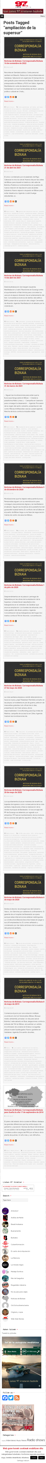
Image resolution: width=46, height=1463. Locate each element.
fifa (37, 434)
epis (36, 741)
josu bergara (9, 228)
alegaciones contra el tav (12, 1051)
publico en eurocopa (15, 451)
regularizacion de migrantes (26, 864)
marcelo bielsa (9, 964)
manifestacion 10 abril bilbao (13, 444)
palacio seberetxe (10, 648)
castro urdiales (34, 949)
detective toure (9, 223)
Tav (13, 654)
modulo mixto (23, 546)
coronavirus (8, 848)
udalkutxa (17, 865)
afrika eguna (39, 833)
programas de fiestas (32, 862)
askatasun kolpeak (10, 1053)
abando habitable (28, 323)
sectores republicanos (26, 553)
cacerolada (16, 949)
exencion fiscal (20, 434)
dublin (23, 431)
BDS (21, 637)
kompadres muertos (31, 1067)
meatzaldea (25, 342)
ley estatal (38, 440)
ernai (17, 540)
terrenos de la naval (23, 352)
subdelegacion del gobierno (35, 1076)
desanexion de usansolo (12, 431)
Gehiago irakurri (23, 1461)
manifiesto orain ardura (24, 747)
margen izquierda (14, 342)
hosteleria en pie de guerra (19, 745)
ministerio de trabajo (11, 546)
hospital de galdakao (19, 124)
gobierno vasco (27, 642)
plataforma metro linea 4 (12, 450)
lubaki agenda (30, 442)
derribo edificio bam (29, 329)
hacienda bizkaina (37, 438)
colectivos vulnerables (26, 737)
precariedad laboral (10, 350)
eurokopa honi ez (10, 432)
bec (30, 947)
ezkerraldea (37, 335)
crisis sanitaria (33, 429)
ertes (41, 741)
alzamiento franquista (28, 1152)
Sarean (12, 132)
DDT (13, 221)
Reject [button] (42, 1457)
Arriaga (28, 215)
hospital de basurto (31, 122)
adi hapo (40, 107)
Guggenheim (39, 960)
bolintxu (24, 429)
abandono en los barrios (30, 1048)
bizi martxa (27, 637)
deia (31, 848)
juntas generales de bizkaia (30, 126)
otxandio (36, 1162)
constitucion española (34, 536)
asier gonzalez (22, 635)
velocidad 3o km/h (10, 245)
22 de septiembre (29, 1150)
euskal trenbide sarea (15, 335)
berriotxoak (14, 737)
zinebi (41, 133)
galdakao (14, 436)
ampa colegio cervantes (28, 325)
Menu (43, 16)
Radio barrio (25, 551)
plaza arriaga (26, 450)
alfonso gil (16, 1152)
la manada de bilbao (14, 1069)
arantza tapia (19, 327)
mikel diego (28, 1162)
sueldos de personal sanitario (30, 970)
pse (33, 238)
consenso (33, 1055)
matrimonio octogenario (22, 964)
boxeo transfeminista (11, 1055)
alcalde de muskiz (18, 213)
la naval (31, 338)
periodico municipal (30, 860)
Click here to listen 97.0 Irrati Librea (15, 1186)
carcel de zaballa (35, 534)
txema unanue (9, 972)
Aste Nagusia (31, 945)
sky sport (25, 453)
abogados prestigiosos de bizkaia (15, 1049)
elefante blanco (9, 540)
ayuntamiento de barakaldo (30, 839)
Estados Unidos (27, 225)
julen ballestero (38, 962)
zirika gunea (26, 457)
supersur (7, 133)
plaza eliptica (19, 862)
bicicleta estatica (17, 532)
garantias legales (38, 436)
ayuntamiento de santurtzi (30, 841)
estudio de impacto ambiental (31, 640)
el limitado (19, 1156)
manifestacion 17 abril (27, 340)
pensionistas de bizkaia (12, 754)
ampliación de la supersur (12, 109)
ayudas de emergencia (11, 839)
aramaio (17, 1154)
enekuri (17, 640)
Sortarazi (37, 553)
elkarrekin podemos (33, 431)
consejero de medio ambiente (33, 846)
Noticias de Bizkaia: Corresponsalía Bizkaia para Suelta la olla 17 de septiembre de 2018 (23, 1111)
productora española (11, 238)
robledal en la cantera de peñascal (25, 240)
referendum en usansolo (31, 451)
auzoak (39, 427)
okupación (25, 1070)
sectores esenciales (10, 553)
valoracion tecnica (27, 865)
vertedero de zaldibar (11, 656)
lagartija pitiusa (28, 1069)
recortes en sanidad (29, 130)
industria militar (25, 856)
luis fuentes (15, 340)
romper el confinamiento (26, 968)
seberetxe (23, 652)
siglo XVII (35, 652)
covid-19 (15, 848)
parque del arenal (23, 648)
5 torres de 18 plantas (33, 321)
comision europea (30, 845)
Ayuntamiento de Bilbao (33, 327)
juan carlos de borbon (34, 542)
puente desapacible (19, 549)
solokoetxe (21, 1076)
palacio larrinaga (36, 646)
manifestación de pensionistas (29, 544)
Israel (41, 642)
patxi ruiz (35, 752)
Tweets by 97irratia (9, 1333)
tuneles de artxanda (21, 654)
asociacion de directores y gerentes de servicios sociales (23, 837)
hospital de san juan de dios (13, 336)
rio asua (24, 1074)
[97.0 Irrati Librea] (23, 5)
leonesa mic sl (10, 858)
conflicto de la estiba (19, 536)
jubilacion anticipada (11, 544)
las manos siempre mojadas (21, 230)
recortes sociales (9, 864)
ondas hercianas (16, 752)
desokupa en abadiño (34, 221)
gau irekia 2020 (25, 540)
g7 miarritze (17, 1065)
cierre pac (7, 536)
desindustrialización (11, 331)
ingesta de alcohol (18, 1067)
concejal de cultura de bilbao (22, 951)
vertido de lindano (18, 1078)
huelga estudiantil (20, 226)
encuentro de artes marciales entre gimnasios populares (23, 1061)
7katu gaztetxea (23, 107)
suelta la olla (35, 132)
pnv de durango (34, 348)
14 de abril (21, 321)
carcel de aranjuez (23, 534)
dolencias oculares (19, 958)
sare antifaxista (15, 453)
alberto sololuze (23, 631)
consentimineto (9, 1057)
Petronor (15, 346)
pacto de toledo (15, 547)
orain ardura (33, 546)
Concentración (24, 1055)
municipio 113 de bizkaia (13, 448)
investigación (8, 1160)
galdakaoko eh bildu (25, 436)
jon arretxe (40, 226)
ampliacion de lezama (19, 945)
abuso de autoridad (24, 943)
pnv (40, 236)
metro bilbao (20, 446)
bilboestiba (27, 532)
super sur (30, 242)
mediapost (33, 342)
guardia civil (8, 226)
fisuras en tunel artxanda (12, 642)
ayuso (20, 111)
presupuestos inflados (25, 350)
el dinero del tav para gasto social (32, 538)
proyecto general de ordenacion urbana (27, 650)
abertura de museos (11, 733)
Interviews (11, 1440)
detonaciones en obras (35, 638)
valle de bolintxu (34, 244)
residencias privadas (22, 756)
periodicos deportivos (29, 448)
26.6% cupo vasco (24, 833)
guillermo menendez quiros (21, 438)
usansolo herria (36, 455)
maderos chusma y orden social (21, 128)
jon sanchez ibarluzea (24, 962)
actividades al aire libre (26, 733)
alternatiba (33, 631)
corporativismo (28, 219)
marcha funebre (16, 1070)
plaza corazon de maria (30, 236)
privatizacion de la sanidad (13, 130)
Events (4, 1440)
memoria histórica (17, 1162)
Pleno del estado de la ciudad (22, 1164)
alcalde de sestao (31, 213)
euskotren (20, 1158)
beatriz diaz (34, 217)
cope (20, 955)
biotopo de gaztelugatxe (26, 1053)
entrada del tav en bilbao (19, 1063)
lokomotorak (31, 1160)
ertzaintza (34, 223)
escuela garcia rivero (37, 1156)
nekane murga (31, 966)
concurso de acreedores (18, 953)
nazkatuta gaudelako (28, 232)
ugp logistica (35, 352)
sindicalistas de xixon (23, 132)
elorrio (27, 1156)
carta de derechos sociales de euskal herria (18, 113)
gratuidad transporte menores (14, 122)
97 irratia (33, 107)
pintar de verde (23, 234)
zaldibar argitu (35, 972)
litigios (24, 1160)
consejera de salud (26, 114)
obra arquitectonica (13, 646)
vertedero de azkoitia (36, 654)
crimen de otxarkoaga (30, 955)
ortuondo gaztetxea (36, 1070)
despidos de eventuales (12, 538)
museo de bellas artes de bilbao (14, 966)
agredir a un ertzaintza (11, 835)
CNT (35, 113)
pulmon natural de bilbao (29, 1072)
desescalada (14, 741)
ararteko (24, 1154)
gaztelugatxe (33, 1065)
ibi (9, 856)
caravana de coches (28, 843)
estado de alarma (10, 960)
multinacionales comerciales (13, 344)
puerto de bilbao (32, 549)
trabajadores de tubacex (19, 244)
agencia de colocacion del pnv (28, 211)
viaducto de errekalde (18, 555)
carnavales (24, 949)
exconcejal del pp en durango (20, 850)
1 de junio (21, 731)
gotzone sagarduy (33, 120)
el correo (29, 958)
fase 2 (32, 743)
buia (25, 638)
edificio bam (26, 333)
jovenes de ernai (20, 542)
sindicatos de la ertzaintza (17, 242)
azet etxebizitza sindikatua (20, 217)
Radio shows (10, 107)
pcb (5, 346)
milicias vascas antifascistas (34, 446)
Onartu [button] (34, 1457)
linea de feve (20, 442)
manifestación (35, 230)
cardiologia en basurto (36, 111)
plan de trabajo (23, 346)
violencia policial (23, 245)
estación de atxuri (10, 1158)
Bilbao (30, 1154)
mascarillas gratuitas (19, 749)
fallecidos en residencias (20, 743)
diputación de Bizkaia (23, 223)
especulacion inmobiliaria (12, 225)
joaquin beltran (9, 644)
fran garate (23, 852)
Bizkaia (25, 111)
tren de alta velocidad (25, 758)
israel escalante (9, 440)
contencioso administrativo (24, 1057)
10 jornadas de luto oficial (34, 731)
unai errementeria (18, 133)
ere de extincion (38, 958)
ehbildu (20, 1059)
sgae (31, 756)
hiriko (27, 1158)
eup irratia (7, 743)
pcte (9, 346)
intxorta (32, 1158)
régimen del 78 (35, 551)
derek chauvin (21, 221)
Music (18, 1440)
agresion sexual (32, 1049)
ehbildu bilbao (9, 640)
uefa (21, 455)
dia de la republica (25, 331)
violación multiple (31, 1078)
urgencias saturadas (31, 133)
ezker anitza (28, 335)
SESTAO (13, 352)
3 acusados (17, 1048)
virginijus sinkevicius (34, 867)
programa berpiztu (25, 238)
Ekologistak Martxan (30, 1059)
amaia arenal (15, 325)
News (8, 1048)
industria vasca (9, 338)
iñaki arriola (39, 336)
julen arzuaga (19, 228)
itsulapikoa (11, 747)
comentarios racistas (15, 219)
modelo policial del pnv (11, 232)
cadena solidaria (15, 843)
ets (42, 431)
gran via (35, 642)
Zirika (6, 135)
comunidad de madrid (11, 114)
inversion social (36, 856)
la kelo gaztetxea (30, 228)
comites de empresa (15, 329)
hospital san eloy (10, 962)
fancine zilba (22, 118)
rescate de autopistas (11, 652)
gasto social (32, 852)
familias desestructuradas (25, 960)
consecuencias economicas (13, 846)
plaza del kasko (23, 348)
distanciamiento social (27, 741)
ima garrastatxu (29, 336)
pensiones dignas (27, 547)
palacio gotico (25, 646)
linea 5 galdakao (9, 442)
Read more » (9, 101)
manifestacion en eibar (23, 644)
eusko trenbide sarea (24, 432)
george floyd (38, 225)
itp (16, 338)
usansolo (27, 455)
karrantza (17, 1160)
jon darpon (16, 126)
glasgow (8, 438)
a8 (26, 530)
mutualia (27, 344)
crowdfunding (29, 739)
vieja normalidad (15, 760)
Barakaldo (24, 947)
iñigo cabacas (31, 226)
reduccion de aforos (27, 754)
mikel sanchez (36, 964)
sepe (29, 652)
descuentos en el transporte (25, 116)
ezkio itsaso (31, 434)
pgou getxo (36, 128)
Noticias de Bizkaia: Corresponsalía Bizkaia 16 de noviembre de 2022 (23, 62)
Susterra (7, 555)
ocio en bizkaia (31, 750)
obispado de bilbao (37, 344)
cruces (12, 116)
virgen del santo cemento (12, 457)
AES (32, 833)
